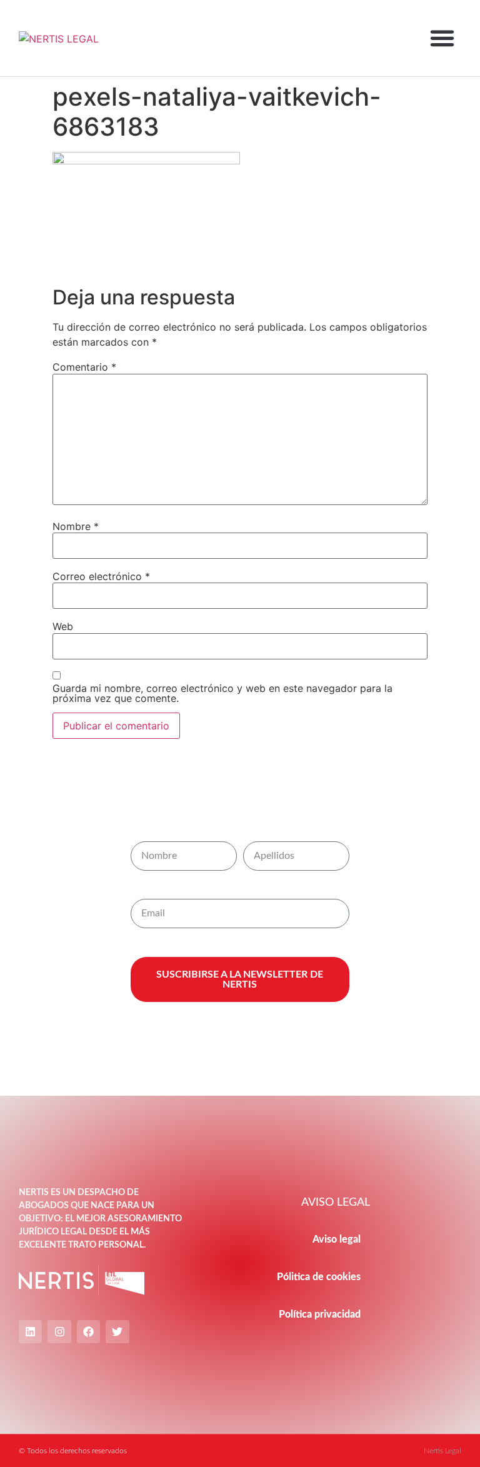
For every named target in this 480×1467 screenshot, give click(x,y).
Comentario (84, 367)
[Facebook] (88, 1331)
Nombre (75, 526)
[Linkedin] (30, 1331)
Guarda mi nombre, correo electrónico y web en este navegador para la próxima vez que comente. (222, 693)
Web (62, 626)
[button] (441, 38)
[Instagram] (59, 1331)
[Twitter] (117, 1331)
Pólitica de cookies (319, 1277)
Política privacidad (320, 1314)
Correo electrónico (101, 576)
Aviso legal (336, 1239)
